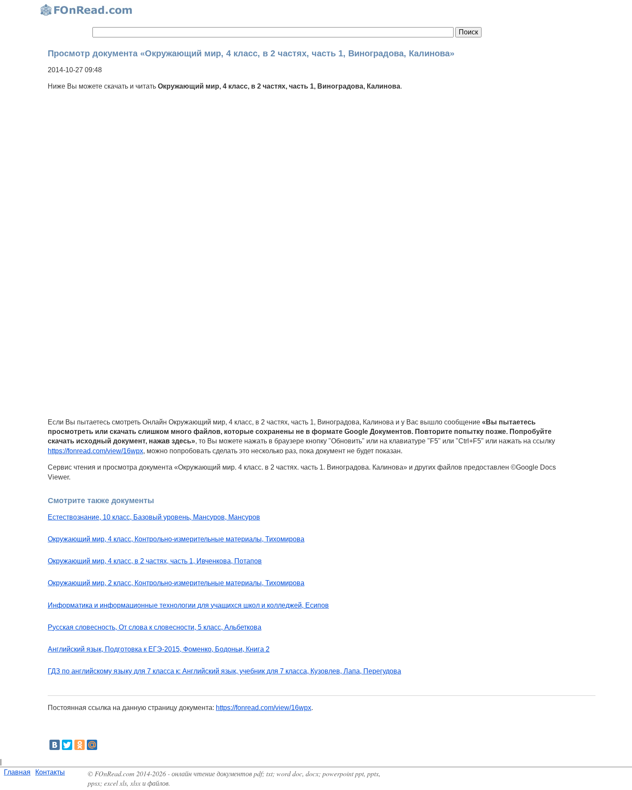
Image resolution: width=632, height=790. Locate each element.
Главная (17, 772)
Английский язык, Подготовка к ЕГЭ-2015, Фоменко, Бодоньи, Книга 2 (159, 649)
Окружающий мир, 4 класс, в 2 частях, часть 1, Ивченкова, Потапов (155, 561)
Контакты (50, 772)
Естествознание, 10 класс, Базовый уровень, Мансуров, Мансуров (154, 517)
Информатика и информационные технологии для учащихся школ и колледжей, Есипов (188, 605)
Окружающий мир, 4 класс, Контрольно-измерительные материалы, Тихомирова (176, 539)
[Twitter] (67, 745)
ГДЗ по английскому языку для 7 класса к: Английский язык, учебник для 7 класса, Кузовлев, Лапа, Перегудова (224, 671)
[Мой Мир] (92, 745)
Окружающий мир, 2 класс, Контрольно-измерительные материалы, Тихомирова (176, 583)
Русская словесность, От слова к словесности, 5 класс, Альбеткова (154, 627)
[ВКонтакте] (54, 745)
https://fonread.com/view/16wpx (95, 451)
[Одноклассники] (79, 745)
